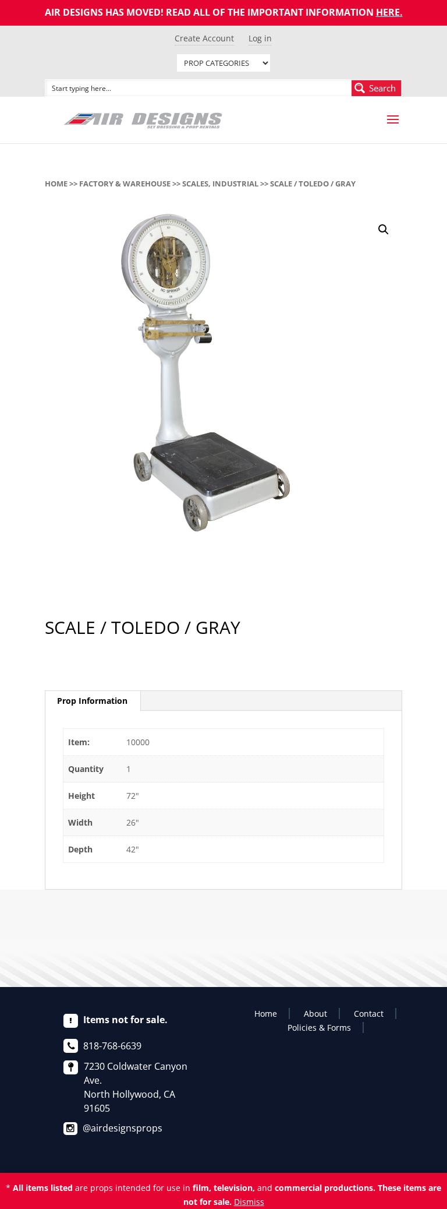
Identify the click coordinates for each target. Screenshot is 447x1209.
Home (56, 183)
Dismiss (249, 1201)
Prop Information (92, 700)
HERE (388, 12)
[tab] (92, 701)
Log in (260, 38)
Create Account (204, 38)
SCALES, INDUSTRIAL (220, 183)
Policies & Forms (319, 1027)
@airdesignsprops (122, 1128)
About (315, 1013)
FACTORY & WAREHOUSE (125, 183)
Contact (369, 1013)
